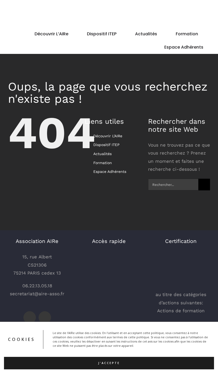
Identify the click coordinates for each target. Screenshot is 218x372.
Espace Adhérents (109, 171)
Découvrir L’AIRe (107, 136)
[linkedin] (45, 317)
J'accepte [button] (109, 363)
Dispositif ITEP (106, 145)
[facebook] (29, 317)
